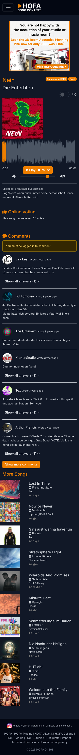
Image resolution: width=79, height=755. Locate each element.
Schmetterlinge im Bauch (50, 621)
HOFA (8, 733)
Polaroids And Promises (49, 575)
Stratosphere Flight (45, 552)
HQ (74, 94)
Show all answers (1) (21, 281)
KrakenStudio (26, 358)
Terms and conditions (25, 742)
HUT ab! (36, 667)
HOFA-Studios (35, 737)
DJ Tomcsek (25, 296)
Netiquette (53, 737)
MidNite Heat (40, 598)
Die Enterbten (17, 88)
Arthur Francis (26, 427)
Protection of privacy (54, 742)
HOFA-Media (15, 737)
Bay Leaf (22, 259)
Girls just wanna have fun (50, 529)
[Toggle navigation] (8, 7)
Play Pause (39, 170)
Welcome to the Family (48, 690)
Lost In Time (39, 483)
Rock (72, 79)
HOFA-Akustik (43, 733)
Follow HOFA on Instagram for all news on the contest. (42, 725)
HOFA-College (64, 733)
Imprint (66, 737)
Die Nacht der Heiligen (48, 644)
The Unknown (26, 331)
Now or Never (40, 506)
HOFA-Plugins (23, 733)
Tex (18, 390)
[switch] (64, 94)
